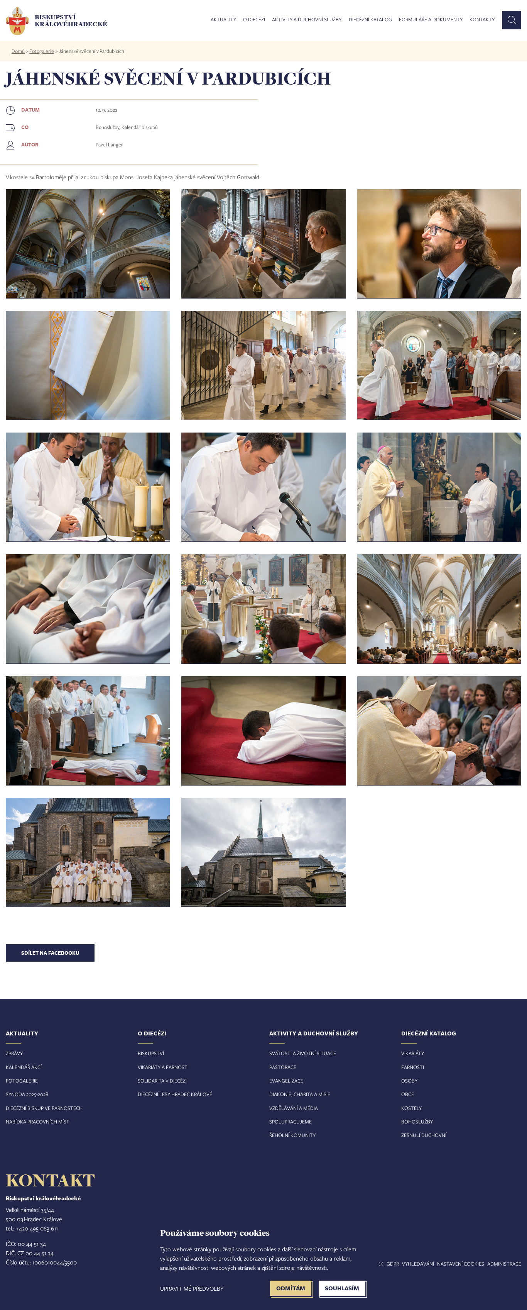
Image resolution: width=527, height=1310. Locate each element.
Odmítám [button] (290, 1288)
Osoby (409, 1080)
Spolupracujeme (290, 1121)
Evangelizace (286, 1080)
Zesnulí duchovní (423, 1135)
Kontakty (482, 20)
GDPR (393, 1263)
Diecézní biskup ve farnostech (44, 1108)
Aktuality (223, 20)
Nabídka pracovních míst (37, 1121)
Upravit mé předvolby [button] (191, 1288)
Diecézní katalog (370, 20)
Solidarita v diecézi (162, 1080)
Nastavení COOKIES (460, 1263)
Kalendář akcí (24, 1067)
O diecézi (254, 20)
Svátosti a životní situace (302, 1053)
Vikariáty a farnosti (163, 1067)
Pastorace (282, 1067)
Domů (18, 51)
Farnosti (412, 1067)
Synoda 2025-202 (26, 1094)
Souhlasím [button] (342, 1288)
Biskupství (151, 1053)
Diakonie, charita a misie (299, 1094)
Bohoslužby (417, 1121)
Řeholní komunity (292, 1135)
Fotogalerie (41, 51)
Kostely (411, 1108)
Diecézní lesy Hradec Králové (175, 1094)
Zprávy (14, 1053)
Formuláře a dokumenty (431, 20)
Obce (407, 1094)
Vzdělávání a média (293, 1108)
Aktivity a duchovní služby (306, 20)
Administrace (504, 1263)
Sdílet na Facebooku (50, 952)
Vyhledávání (418, 1263)
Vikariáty (412, 1053)
